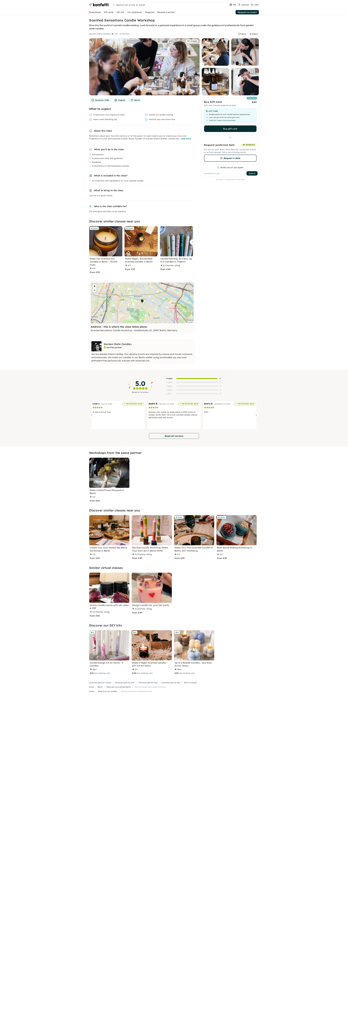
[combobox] (169, 5)
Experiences (95, 12)
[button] (142, 301)
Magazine (149, 12)
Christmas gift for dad (170, 683)
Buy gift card (230, 128)
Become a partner (166, 12)
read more (186, 138)
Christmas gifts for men (125, 683)
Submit (252, 173)
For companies (135, 12)
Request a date (232, 158)
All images (192, 41)
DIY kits (121, 12)
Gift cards (109, 12)
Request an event (247, 12)
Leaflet (190, 322)
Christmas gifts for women (100, 683)
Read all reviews (174, 436)
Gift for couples (190, 683)
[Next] (191, 242)
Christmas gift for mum (148, 683)
